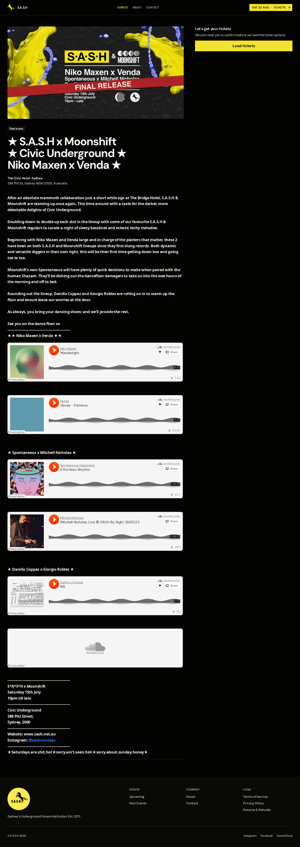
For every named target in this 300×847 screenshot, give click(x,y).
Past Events (137, 803)
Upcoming (136, 797)
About (137, 7)
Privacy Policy (253, 803)
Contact (152, 7)
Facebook (266, 836)
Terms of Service (255, 797)
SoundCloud (284, 836)
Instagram (250, 836)
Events (122, 7)
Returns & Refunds (257, 810)
